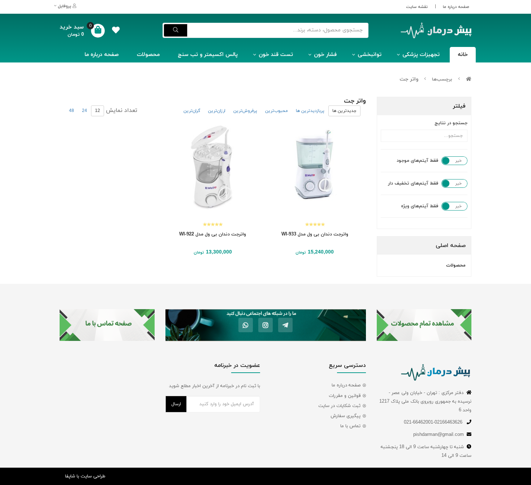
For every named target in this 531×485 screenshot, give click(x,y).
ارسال (176, 404)
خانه (463, 55)
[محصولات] (424, 325)
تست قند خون (276, 55)
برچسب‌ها (442, 79)
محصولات (148, 55)
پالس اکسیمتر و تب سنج (208, 55)
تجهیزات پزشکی (421, 55)
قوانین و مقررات (345, 396)
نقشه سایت (417, 7)
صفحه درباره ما (456, 7)
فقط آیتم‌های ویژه (419, 206)
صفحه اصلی (451, 246)
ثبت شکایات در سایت (339, 406)
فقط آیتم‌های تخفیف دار (413, 183)
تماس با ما (350, 426)
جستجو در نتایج (451, 123)
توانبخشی (369, 55)
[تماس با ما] (107, 325)
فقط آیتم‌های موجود (417, 160)
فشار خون (325, 55)
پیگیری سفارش (346, 416)
